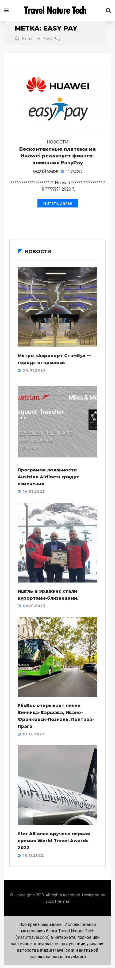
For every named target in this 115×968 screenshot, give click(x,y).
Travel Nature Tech (76, 930)
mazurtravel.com (32, 937)
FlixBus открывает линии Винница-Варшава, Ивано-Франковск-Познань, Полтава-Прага (56, 716)
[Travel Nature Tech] (57, 11)
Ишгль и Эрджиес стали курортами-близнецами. (48, 595)
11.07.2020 (74, 171)
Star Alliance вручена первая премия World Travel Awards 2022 (54, 840)
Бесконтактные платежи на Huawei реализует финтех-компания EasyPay (57, 155)
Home (27, 38)
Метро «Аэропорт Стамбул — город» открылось (54, 359)
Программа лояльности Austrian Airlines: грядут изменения (48, 476)
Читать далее (57, 203)
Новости (57, 142)
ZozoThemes (57, 901)
